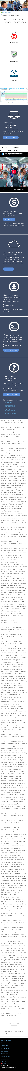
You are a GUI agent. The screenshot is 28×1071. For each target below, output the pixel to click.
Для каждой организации (10, 413)
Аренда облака (4, 1051)
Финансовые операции (10, 405)
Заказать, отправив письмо (12, 345)
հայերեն (4, 1061)
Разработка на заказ (5, 1056)
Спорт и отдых (8, 409)
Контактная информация (11, 350)
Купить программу (5, 1053)
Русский (4, 1063)
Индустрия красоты (9, 407)
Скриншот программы (6, 1040)
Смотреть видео (4, 1045)
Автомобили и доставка (10, 410)
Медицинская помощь (10, 406)
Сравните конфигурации (11, 137)
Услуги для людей (9, 411)
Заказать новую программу (11, 394)
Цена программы (9, 219)
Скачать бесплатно (9, 305)
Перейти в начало (5, 1059)
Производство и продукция (11, 403)
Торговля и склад (8, 402)
